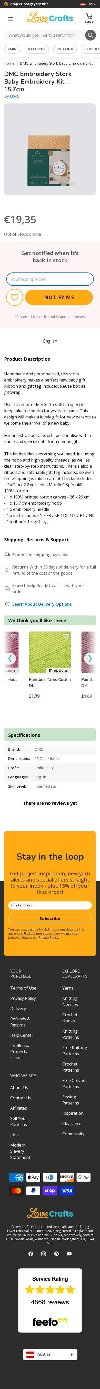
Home (9, 63)
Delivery (18, 1008)
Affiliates (18, 1108)
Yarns (67, 988)
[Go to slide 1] (35, 201)
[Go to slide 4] (57, 201)
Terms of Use (23, 988)
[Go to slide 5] (64, 201)
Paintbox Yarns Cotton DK (50, 683)
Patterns (36, 49)
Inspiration (73, 1113)
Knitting (65, 49)
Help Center (21, 1035)
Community (73, 1134)
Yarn (12, 49)
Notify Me (59, 297)
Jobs (14, 1135)
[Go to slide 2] (42, 201)
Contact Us (20, 1098)
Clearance (71, 1123)
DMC (14, 96)
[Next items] (90, 659)
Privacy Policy (48, 937)
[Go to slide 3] (50, 201)
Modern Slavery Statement (20, 1151)
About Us (19, 1087)
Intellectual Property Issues (21, 1052)
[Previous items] (10, 659)
